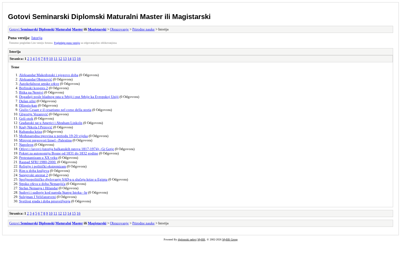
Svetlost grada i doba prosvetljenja (44, 201)
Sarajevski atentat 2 (33, 175)
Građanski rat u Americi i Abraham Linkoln (50, 123)
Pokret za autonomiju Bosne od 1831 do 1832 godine (58, 153)
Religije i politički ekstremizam (42, 166)
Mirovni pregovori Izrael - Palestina (45, 140)
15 (74, 59)
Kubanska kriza (30, 131)
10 (51, 59)
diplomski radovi (187, 239)
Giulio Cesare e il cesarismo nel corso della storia (55, 110)
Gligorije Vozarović (33, 114)
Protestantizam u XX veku (38, 158)
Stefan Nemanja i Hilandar (38, 188)
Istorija (36, 38)
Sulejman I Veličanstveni (37, 197)
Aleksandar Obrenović (35, 79)
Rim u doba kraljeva (34, 171)
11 (56, 59)
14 (69, 59)
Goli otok (26, 118)
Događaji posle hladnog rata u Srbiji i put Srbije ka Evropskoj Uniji (69, 97)
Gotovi (20, 17)
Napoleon (26, 145)
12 (60, 59)
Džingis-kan (28, 105)
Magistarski (191, 17)
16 (79, 59)
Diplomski (88, 17)
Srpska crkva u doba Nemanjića (42, 184)
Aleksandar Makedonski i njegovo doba (48, 75)
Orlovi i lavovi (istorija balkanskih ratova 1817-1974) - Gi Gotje (66, 149)
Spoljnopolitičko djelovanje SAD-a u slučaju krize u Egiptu (63, 179)
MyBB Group (230, 239)
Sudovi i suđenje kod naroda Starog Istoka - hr (53, 192)
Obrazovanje (119, 29)
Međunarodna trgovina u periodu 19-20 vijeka (53, 136)
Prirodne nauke (143, 29)
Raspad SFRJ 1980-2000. (37, 162)
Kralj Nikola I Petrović (35, 127)
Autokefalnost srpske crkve (39, 84)
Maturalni (122, 17)
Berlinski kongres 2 (33, 88)
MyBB (201, 239)
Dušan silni (27, 101)
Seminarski (50, 17)
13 (65, 59)
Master (151, 17)
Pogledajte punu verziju (67, 42)
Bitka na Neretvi (31, 92)
